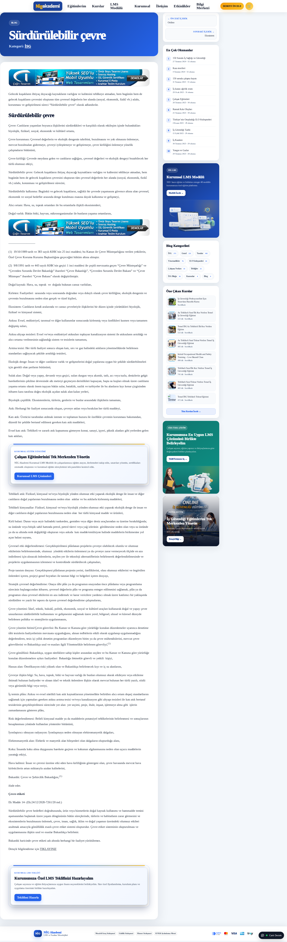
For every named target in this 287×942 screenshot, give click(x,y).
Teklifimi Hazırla (28, 897)
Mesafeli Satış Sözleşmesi (105, 933)
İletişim (162, 6)
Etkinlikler (182, 6)
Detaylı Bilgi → (175, 539)
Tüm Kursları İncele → (191, 411)
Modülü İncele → (176, 193)
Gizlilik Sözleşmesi (126, 933)
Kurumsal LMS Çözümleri (34, 476)
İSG (28, 46)
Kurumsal (142, 6)
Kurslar (98, 6)
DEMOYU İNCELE (232, 6)
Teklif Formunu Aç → (178, 459)
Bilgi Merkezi (202, 6)
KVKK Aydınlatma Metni (165, 933)
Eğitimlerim (76, 6)
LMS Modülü (116, 6)
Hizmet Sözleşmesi (144, 933)
